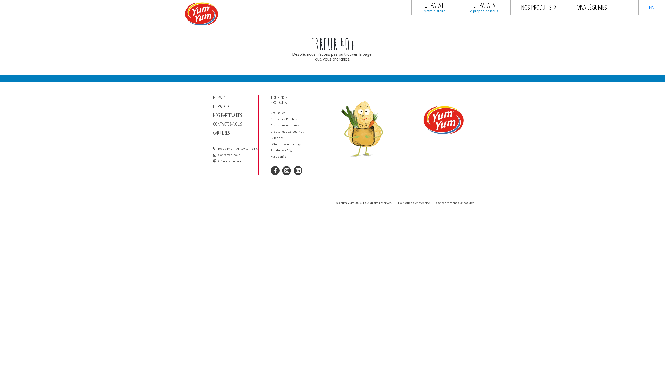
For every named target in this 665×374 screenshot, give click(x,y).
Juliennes (277, 138)
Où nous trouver (229, 161)
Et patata (221, 106)
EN (652, 7)
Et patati (220, 97)
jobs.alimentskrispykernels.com (236, 148)
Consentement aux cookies (455, 203)
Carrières (221, 132)
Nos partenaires (227, 115)
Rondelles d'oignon (284, 150)
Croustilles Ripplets (284, 119)
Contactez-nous (227, 124)
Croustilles (278, 113)
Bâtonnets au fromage (286, 144)
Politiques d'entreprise (414, 203)
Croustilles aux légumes (287, 131)
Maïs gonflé (278, 156)
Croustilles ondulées (285, 125)
